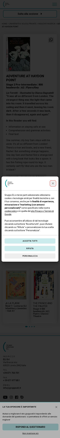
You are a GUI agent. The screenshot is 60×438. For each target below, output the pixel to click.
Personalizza (30, 256)
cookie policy (11, 211)
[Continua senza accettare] (52, 183)
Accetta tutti (30, 241)
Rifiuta (30, 248)
